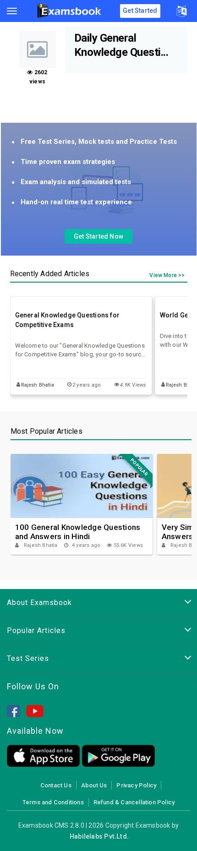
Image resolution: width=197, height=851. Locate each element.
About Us (94, 785)
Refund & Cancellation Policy (134, 802)
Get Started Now (98, 236)
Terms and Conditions (53, 802)
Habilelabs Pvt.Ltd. (99, 836)
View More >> (167, 275)
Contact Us (55, 785)
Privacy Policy (136, 785)
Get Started (140, 10)
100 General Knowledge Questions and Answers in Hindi (78, 532)
